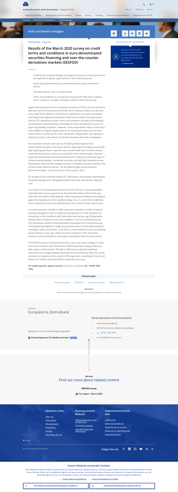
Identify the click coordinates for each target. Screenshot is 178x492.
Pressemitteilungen (65, 20)
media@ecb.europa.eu (110, 338)
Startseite (26, 20)
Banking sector (116, 283)
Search (144, 4)
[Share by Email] (147, 33)
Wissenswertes (52, 424)
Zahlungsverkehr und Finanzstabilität (58, 15)
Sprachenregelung (113, 435)
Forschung (99, 15)
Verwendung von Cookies (116, 427)
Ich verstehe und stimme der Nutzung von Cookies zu (56, 486)
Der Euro (88, 15)
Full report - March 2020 (90, 394)
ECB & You (139, 9)
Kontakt (49, 431)
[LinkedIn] (129, 448)
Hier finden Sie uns (54, 435)
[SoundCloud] (146, 448)
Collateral (78, 283)
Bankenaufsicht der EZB (141, 15)
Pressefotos (51, 428)
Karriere (150, 9)
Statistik (78, 15)
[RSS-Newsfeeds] (152, 448)
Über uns (128, 9)
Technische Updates (84, 426)
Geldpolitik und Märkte (33, 15)
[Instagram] (135, 448)
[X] (123, 448)
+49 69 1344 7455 (108, 333)
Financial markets (96, 283)
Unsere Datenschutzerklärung (74, 479)
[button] (148, 4)
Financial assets (62, 283)
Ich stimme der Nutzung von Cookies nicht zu (122, 486)
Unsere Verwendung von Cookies (105, 479)
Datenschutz (110, 420)
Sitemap (27, 440)
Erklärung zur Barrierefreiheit (117, 431)
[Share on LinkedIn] (139, 33)
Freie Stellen (51, 420)
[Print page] (114, 33)
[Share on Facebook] (132, 33)
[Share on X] (125, 33)
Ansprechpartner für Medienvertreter (50, 338)
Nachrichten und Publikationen (118, 15)
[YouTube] (140, 448)
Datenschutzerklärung (114, 424)
